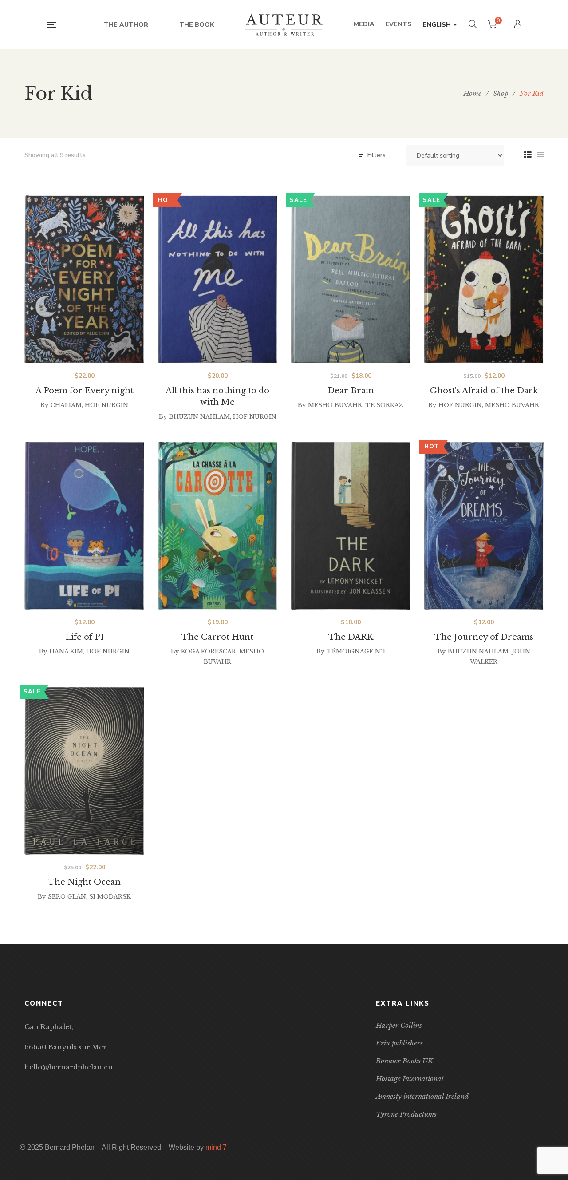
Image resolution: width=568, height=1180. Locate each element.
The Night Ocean (84, 882)
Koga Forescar (208, 651)
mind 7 (216, 1147)
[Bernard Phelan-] (284, 24)
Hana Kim (66, 651)
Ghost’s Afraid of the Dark (484, 391)
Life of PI (84, 637)
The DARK (350, 637)
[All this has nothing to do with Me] (217, 279)
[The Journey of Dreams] (484, 526)
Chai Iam (66, 405)
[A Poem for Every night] (84, 279)
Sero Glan (67, 896)
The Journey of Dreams (483, 637)
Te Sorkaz (384, 405)
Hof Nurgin (106, 405)
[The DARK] (350, 526)
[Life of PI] (84, 526)
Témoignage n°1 (356, 651)
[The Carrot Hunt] (217, 526)
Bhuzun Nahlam (199, 416)
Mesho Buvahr (335, 405)
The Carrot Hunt (217, 637)
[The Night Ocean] (84, 771)
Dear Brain (350, 391)
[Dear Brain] (350, 279)
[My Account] (519, 25)
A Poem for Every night (85, 391)
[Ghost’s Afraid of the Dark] (484, 279)
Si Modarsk (110, 896)
